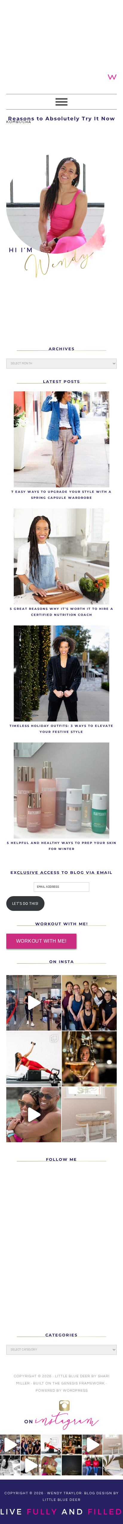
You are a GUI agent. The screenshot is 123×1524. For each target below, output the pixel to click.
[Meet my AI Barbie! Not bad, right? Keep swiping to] (33, 1058)
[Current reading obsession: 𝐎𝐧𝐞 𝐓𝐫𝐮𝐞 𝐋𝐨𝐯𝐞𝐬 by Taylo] (113, 1465)
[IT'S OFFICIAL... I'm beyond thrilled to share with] (89, 1114)
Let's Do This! (25, 903)
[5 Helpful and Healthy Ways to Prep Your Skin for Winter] (61, 790)
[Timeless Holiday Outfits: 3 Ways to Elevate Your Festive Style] (61, 673)
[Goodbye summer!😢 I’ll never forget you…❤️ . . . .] (33, 1114)
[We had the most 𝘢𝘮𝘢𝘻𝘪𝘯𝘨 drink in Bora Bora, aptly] (51, 1465)
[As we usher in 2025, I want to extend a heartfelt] (89, 1058)
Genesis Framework (83, 1383)
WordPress (75, 1391)
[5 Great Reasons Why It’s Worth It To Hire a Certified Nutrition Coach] (61, 556)
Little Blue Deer (72, 1376)
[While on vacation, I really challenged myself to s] (31, 1465)
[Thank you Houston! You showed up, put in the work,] (33, 1002)
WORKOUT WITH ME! (41, 941)
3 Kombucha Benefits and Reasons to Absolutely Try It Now (61, 115)
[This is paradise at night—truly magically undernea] (72, 1465)
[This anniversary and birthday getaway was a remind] (10, 1465)
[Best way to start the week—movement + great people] (89, 1002)
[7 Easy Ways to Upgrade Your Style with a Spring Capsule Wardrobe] (61, 439)
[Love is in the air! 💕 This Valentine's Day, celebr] (92, 1465)
